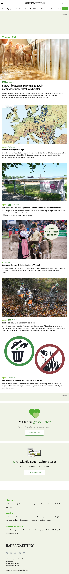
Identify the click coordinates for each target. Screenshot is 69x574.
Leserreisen (31, 517)
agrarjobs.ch (43, 530)
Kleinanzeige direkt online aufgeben (17, 520)
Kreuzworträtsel (21, 517)
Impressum (36, 504)
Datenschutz (45, 504)
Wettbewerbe (10, 517)
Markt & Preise (34, 9)
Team (29, 504)
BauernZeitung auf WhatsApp (15, 553)
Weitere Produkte (14, 526)
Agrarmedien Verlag (12, 533)
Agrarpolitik (10, 9)
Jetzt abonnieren (34, 473)
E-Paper (63, 3)
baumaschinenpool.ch (30, 530)
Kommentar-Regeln (53, 517)
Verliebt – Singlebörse (56, 530)
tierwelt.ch (9, 530)
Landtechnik (52, 9)
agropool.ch (18, 530)
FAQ (11, 507)
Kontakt (57, 504)
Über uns (10, 500)
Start (3, 9)
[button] (2, 3)
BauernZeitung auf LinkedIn (24, 553)
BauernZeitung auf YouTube (20, 553)
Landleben (19, 9)
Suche (67, 3)
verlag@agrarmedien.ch (13, 565)
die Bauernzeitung (12, 504)
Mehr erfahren (34, 433)
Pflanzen (44, 9)
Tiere (26, 9)
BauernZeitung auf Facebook (7, 553)
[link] (34, 150)
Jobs (7, 507)
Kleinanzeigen (41, 517)
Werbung (42, 520)
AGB (52, 504)
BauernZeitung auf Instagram (11, 553)
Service (9, 513)
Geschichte (22, 504)
